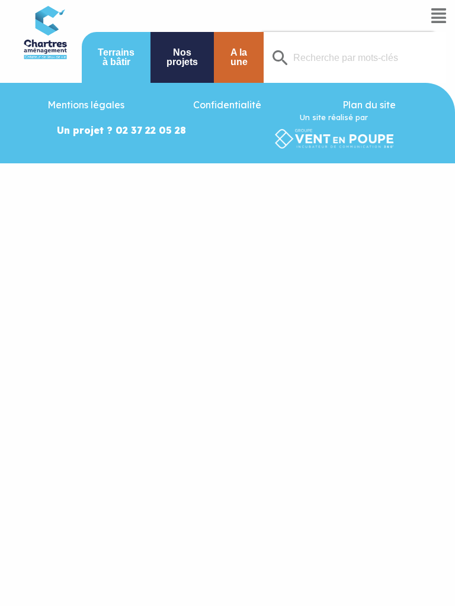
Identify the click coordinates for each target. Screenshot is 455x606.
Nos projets (182, 57)
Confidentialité (227, 105)
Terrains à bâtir (116, 57)
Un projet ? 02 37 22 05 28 (121, 130)
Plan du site (369, 105)
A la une (239, 57)
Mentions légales (85, 105)
